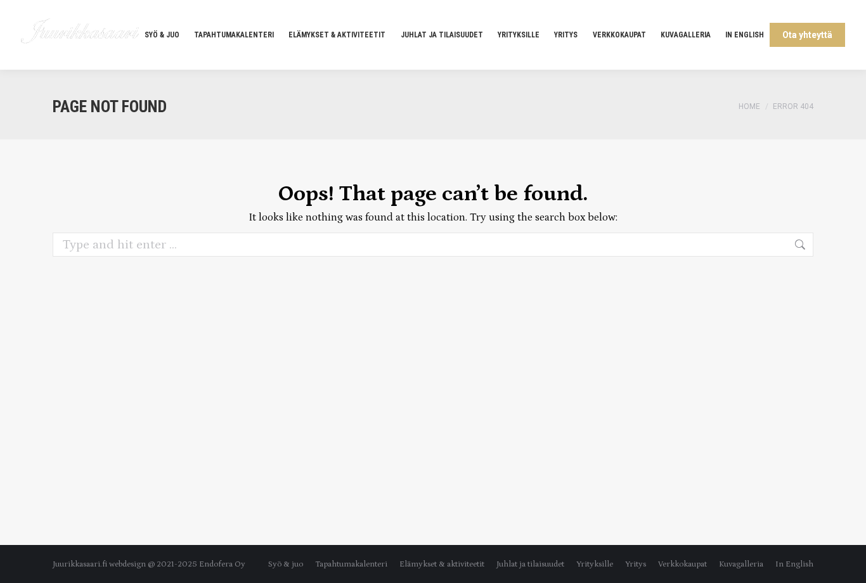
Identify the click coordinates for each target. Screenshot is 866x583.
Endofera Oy (222, 564)
